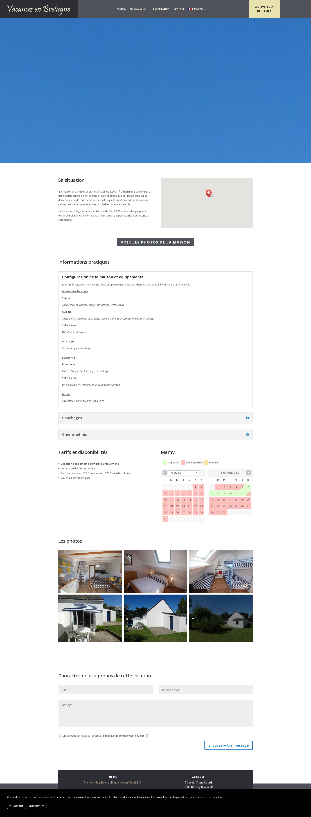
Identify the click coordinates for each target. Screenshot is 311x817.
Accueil (121, 8)
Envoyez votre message (228, 745)
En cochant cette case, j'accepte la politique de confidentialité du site (104, 735)
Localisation (161, 8)
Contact (178, 8)
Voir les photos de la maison (155, 242)
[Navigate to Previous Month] (165, 472)
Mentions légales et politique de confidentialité (112, 782)
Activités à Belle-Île (264, 9)
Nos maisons (138, 8)
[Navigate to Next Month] (248, 472)
